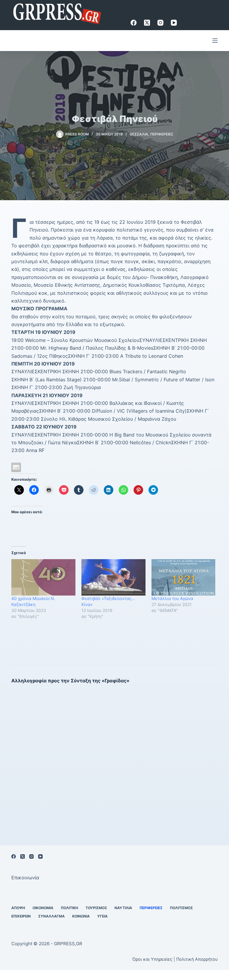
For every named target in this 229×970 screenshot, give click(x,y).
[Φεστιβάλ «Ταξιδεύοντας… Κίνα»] (113, 577)
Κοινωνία (81, 916)
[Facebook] (134, 23)
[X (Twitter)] (147, 23)
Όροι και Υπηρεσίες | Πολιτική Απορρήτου (175, 959)
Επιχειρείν (21, 916)
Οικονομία (43, 908)
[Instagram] (160, 23)
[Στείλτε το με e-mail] (16, 467)
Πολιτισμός (181, 908)
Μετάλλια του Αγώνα (172, 598)
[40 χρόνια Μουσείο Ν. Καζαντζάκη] (43, 577)
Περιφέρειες (161, 134)
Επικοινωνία (25, 877)
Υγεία (102, 916)
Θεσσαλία (139, 134)
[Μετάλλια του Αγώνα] (183, 577)
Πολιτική (69, 908)
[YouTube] (174, 23)
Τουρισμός (96, 908)
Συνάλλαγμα (51, 916)
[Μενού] (215, 40)
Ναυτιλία (123, 908)
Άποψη (18, 908)
